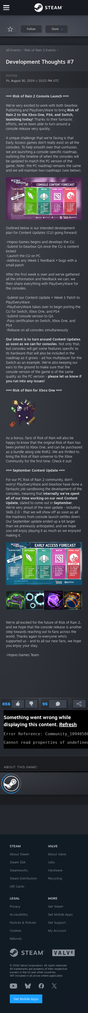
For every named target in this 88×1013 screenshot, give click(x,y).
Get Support (57, 922)
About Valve (57, 854)
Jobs (51, 862)
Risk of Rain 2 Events (40, 50)
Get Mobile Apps (26, 999)
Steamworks (19, 870)
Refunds (16, 939)
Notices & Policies (23, 922)
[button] (31, 28)
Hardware (55, 870)
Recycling (55, 878)
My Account (57, 930)
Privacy (15, 906)
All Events (13, 50)
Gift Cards (17, 886)
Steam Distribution (23, 878)
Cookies (15, 930)
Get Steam (55, 906)
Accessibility (19, 914)
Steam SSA (17, 862)
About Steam (19, 854)
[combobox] (56, 29)
